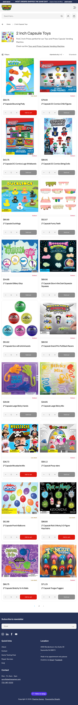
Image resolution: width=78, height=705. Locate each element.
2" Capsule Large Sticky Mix (52, 406)
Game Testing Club (9, 655)
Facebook (58, 660)
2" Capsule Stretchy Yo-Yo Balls (15, 588)
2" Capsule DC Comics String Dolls (55, 164)
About (4, 647)
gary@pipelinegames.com (11, 679)
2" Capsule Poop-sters (50, 466)
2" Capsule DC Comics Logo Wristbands (19, 164)
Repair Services (7, 659)
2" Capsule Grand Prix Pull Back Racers (57, 346)
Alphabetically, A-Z (56, 55)
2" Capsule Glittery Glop (13, 283)
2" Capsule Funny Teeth (50, 223)
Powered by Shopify (52, 699)
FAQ (3, 663)
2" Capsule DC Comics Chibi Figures (56, 104)
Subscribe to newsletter (12, 619)
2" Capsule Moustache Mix (14, 466)
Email (52, 660)
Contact (4, 651)
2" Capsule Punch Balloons (14, 525)
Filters (7, 54)
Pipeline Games (38, 699)
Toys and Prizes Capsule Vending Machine (46, 46)
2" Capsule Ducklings (12, 223)
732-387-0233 (7, 682)
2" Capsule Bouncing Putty (14, 104)
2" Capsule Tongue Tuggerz (52, 588)
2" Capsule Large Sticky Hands (15, 406)
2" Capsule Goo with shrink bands (16, 346)
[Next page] (43, 606)
